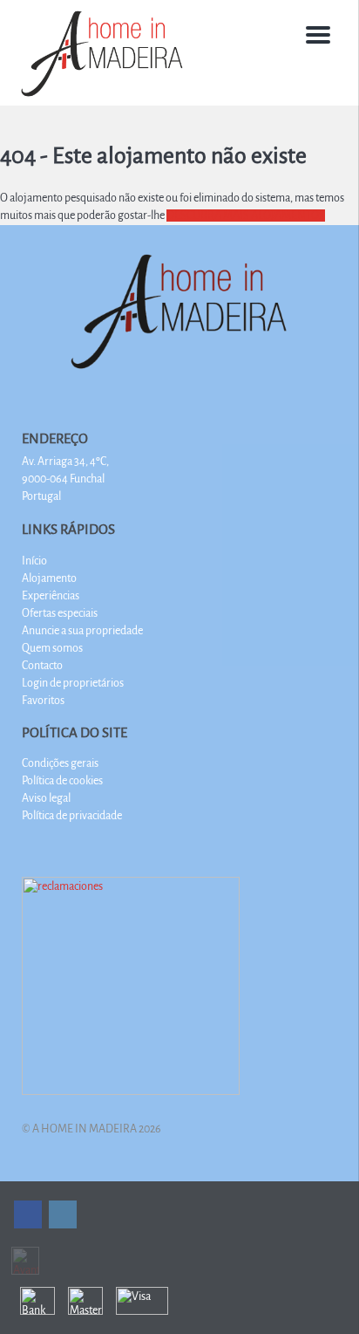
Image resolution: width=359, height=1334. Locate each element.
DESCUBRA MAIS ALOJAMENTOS (245, 215)
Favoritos (43, 700)
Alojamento (49, 578)
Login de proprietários (73, 683)
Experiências (50, 596)
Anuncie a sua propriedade (82, 631)
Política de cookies (62, 781)
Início (34, 561)
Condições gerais (60, 763)
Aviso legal (46, 798)
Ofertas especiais (60, 613)
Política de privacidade (72, 816)
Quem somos (52, 648)
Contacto (42, 666)
